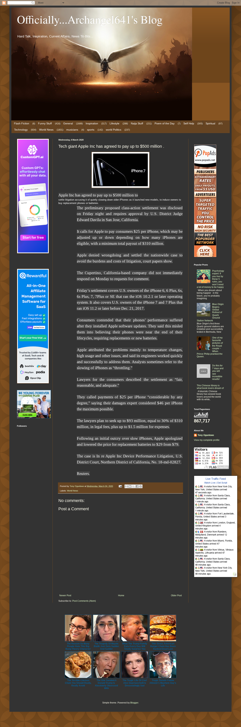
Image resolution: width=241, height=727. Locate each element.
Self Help (188, 123)
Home (121, 595)
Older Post (176, 595)
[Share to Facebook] (137, 486)
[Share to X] (133, 486)
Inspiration (92, 123)
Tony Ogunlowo (206, 435)
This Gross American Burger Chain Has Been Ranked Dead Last (163, 646)
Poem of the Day (165, 123)
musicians (72, 129)
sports (90, 129)
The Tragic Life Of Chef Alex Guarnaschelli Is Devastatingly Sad (135, 683)
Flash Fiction (21, 123)
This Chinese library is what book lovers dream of (210, 386)
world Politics (113, 129)
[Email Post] (120, 486)
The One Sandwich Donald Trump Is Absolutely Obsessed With (106, 684)
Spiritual (210, 123)
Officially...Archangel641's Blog (89, 19)
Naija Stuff (137, 123)
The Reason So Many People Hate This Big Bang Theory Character (78, 646)
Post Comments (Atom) (84, 601)
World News (46, 129)
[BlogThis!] (130, 486)
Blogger (134, 702)
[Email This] (126, 486)
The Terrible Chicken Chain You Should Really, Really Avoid (78, 683)
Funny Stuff (45, 123)
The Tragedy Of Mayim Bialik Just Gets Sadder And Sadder (106, 646)
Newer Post (65, 595)
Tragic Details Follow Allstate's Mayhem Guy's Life (162, 683)
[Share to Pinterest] (141, 486)
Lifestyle (114, 123)
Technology (21, 129)
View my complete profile (207, 440)
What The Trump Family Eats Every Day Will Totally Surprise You (134, 646)
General (68, 123)
